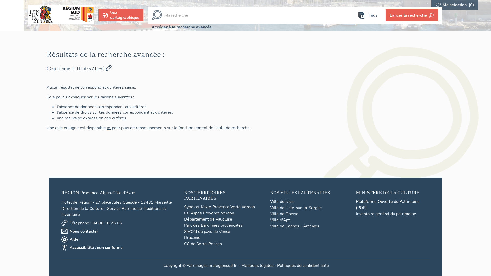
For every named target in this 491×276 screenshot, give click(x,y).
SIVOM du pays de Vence (207, 231)
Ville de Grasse (284, 214)
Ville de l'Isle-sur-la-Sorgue (296, 208)
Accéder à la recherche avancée (182, 27)
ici (109, 128)
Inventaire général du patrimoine (386, 214)
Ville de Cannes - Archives (294, 226)
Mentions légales (257, 265)
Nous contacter (84, 231)
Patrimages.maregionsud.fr (212, 265)
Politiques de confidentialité (303, 265)
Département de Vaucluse (208, 219)
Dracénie (192, 237)
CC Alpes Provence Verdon (209, 213)
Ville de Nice (282, 201)
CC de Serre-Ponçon (203, 244)
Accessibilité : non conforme (96, 247)
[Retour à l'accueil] (12, 15)
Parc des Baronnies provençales (213, 225)
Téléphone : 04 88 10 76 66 (96, 223)
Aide (74, 239)
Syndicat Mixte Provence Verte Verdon (219, 207)
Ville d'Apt (280, 220)
